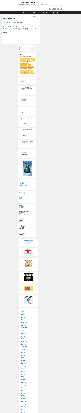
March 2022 (23, 393)
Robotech (30, 68)
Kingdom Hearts (46, 12)
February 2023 (23, 376)
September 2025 (24, 327)
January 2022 (23, 396)
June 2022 (23, 388)
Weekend (22, 66)
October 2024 (23, 344)
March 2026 (23, 317)
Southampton (29, 56)
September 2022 (24, 384)
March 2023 (23, 374)
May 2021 (23, 409)
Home (23, 12)
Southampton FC (22, 193)
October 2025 (23, 325)
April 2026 (23, 316)
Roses (26, 66)
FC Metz (20, 197)
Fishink (20, 186)
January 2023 (23, 377)
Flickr (58, 9)
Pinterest (50, 9)
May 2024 (23, 352)
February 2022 (23, 395)
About (28, 12)
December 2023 (24, 360)
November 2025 (24, 324)
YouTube (53, 9)
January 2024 (23, 358)
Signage (25, 68)
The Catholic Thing (22, 183)
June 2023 (23, 369)
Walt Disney (28, 61)
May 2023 (23, 371)
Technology (22, 70)
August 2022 (23, 385)
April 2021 (23, 411)
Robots (27, 58)
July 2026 (23, 311)
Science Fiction (31, 66)
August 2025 (23, 328)
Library (53, 12)
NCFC (20, 199)
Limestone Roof (27, 2)
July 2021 (23, 406)
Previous (34, 16)
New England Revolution (23, 196)
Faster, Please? (6, 34)
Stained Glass (22, 63)
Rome (27, 63)
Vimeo (55, 9)
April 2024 (23, 354)
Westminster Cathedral (23, 185)
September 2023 (24, 365)
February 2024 (23, 357)
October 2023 (23, 363)
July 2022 (23, 387)
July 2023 (23, 368)
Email (61, 9)
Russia (21, 68)
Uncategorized (32, 73)
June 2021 (23, 407)
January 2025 (23, 339)
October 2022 (23, 382)
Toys (21, 56)
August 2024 (23, 347)
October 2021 (23, 401)
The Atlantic (30, 70)
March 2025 (23, 336)
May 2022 (23, 390)
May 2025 (23, 333)
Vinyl (26, 70)
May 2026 (23, 314)
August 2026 (23, 309)
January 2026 (23, 320)
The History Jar (22, 184)
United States (26, 73)
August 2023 (23, 366)
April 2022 (23, 392)
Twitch (21, 73)
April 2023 (23, 373)
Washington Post (23, 61)
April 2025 (23, 335)
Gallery (58, 12)
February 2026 (23, 319)
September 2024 (24, 346)
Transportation (32, 58)
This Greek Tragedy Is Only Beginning (11, 22)
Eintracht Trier (21, 198)
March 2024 (23, 355)
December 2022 (24, 379)
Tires (24, 56)
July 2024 (23, 349)
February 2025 (23, 338)
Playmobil (33, 12)
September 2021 (24, 403)
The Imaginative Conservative (24, 182)
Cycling (39, 12)
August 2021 (23, 404)
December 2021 (24, 398)
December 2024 (24, 341)
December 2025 (24, 322)
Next (38, 16)
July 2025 (23, 330)
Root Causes (22, 58)
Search (20, 46)
